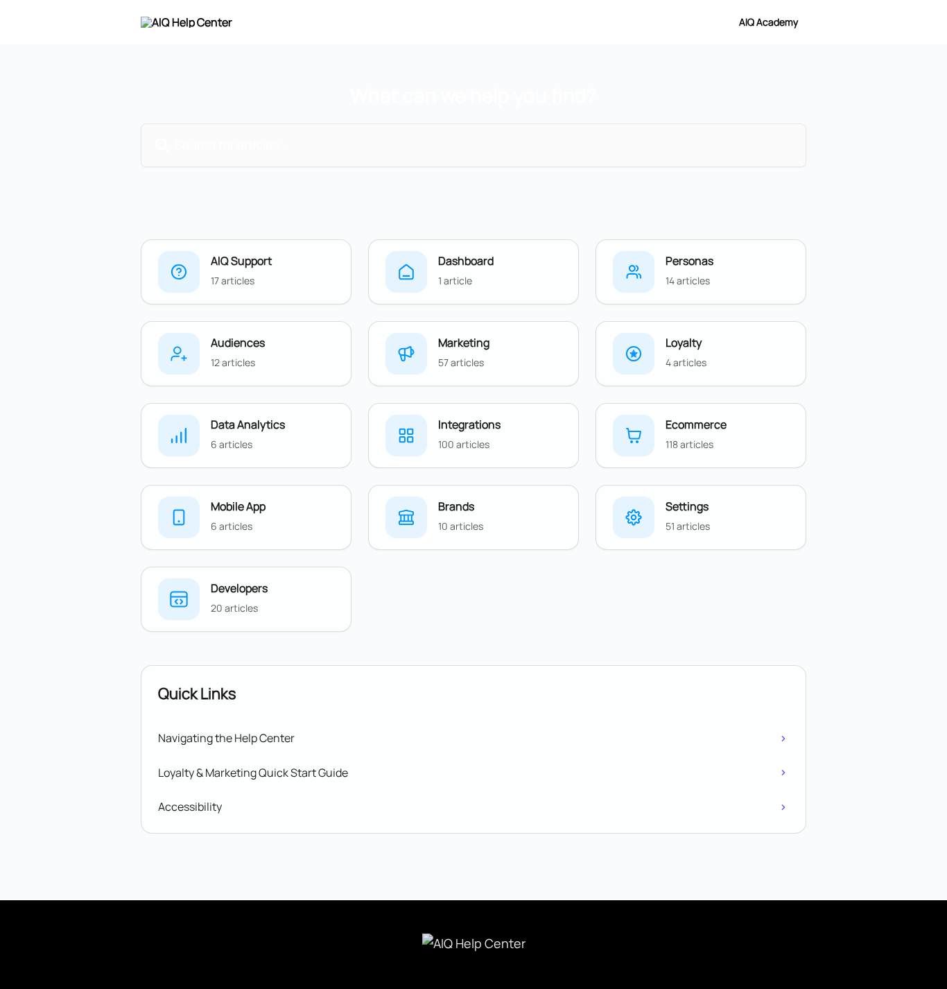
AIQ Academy (768, 22)
